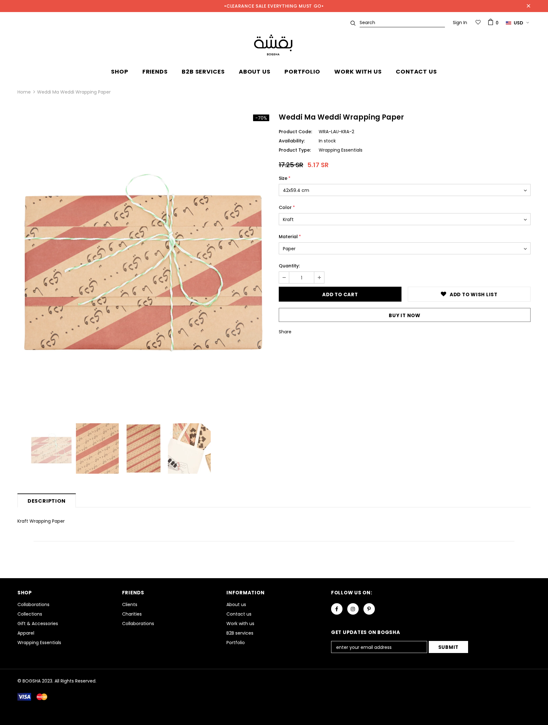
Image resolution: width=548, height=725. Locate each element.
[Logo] (274, 45)
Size (284, 178)
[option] (143, 262)
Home (24, 92)
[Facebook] (336, 609)
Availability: (292, 141)
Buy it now (405, 315)
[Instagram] (353, 609)
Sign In (460, 22)
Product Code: (295, 131)
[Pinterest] (369, 609)
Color (287, 207)
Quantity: (289, 266)
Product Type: (295, 150)
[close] (528, 6)
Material (290, 236)
